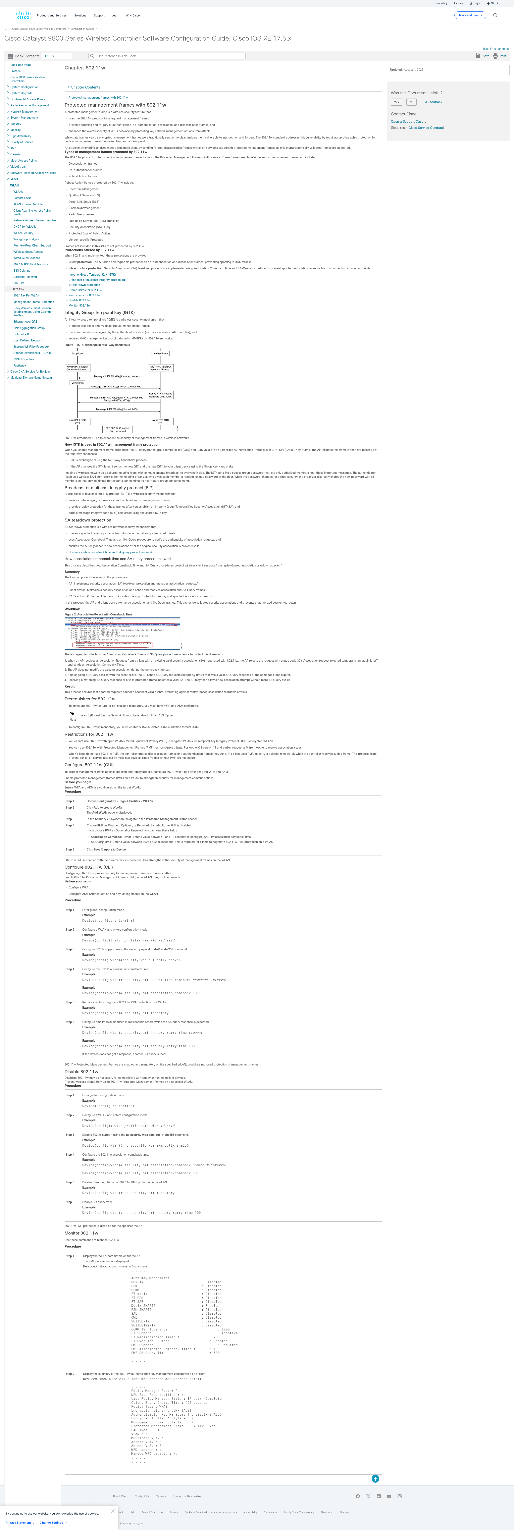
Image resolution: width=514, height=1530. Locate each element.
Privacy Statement (18, 1522)
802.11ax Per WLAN (26, 295)
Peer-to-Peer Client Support (32, 245)
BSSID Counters (23, 359)
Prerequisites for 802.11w (85, 290)
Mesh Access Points (23, 160)
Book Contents (27, 56)
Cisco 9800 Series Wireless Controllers (27, 79)
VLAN (14, 178)
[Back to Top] (375, 1478)
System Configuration (24, 87)
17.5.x (49, 56)
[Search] (92, 56)
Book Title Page (20, 64)
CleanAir (15, 154)
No (411, 102)
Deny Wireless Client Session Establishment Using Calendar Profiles (33, 312)
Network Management (24, 111)
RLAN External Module (28, 204)
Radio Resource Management (29, 105)
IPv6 (13, 148)
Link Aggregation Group (29, 328)
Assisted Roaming (25, 276)
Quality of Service (21, 142)
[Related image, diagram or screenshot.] (122, 431)
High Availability (20, 136)
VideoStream (18, 166)
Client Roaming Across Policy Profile (32, 212)
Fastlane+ (19, 365)
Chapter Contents (85, 87)
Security (15, 123)
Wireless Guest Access (28, 251)
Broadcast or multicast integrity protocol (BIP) (98, 279)
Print (503, 56)
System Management (24, 117)
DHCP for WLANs (24, 226)
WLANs (18, 191)
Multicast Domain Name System (31, 377)
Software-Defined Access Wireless (33, 172)
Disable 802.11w (79, 300)
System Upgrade (21, 93)
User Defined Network (27, 340)
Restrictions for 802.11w (84, 295)
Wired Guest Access (26, 258)
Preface (15, 71)
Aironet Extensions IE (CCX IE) (33, 352)
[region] (59, 1518)
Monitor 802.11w (79, 305)
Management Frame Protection (33, 302)
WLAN (14, 185)
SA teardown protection (84, 284)
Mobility (15, 129)
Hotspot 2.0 (21, 334)
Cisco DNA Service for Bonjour (30, 371)
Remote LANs (22, 198)
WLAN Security (23, 233)
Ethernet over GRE (25, 321)
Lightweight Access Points (27, 99)
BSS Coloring (22, 270)
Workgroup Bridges (26, 239)
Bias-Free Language (496, 48)
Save (486, 56)
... (5, 29)
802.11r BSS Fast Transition (31, 264)
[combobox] (57, 56)
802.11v (18, 283)
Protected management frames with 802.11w (98, 97)
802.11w (18, 289)
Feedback (435, 102)
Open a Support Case (407, 121)
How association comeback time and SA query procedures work (110, 552)
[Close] (113, 1511)
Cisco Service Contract (426, 127)
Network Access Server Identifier (34, 220)
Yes (396, 102)
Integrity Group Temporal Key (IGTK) (92, 274)
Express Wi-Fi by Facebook (31, 346)
